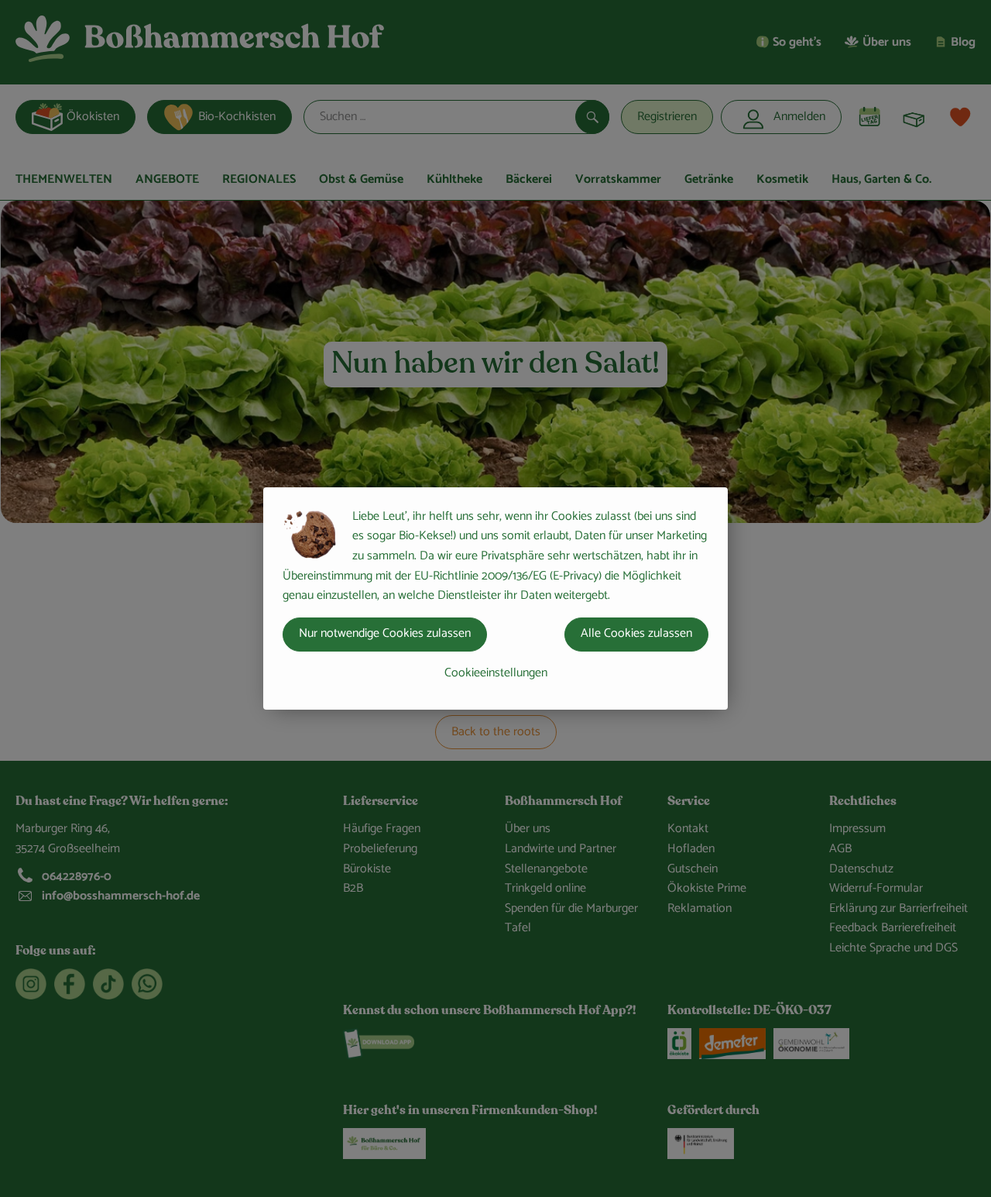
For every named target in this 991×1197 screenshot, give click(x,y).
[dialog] (495, 598)
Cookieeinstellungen (495, 672)
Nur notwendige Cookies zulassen (385, 633)
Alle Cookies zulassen (636, 633)
